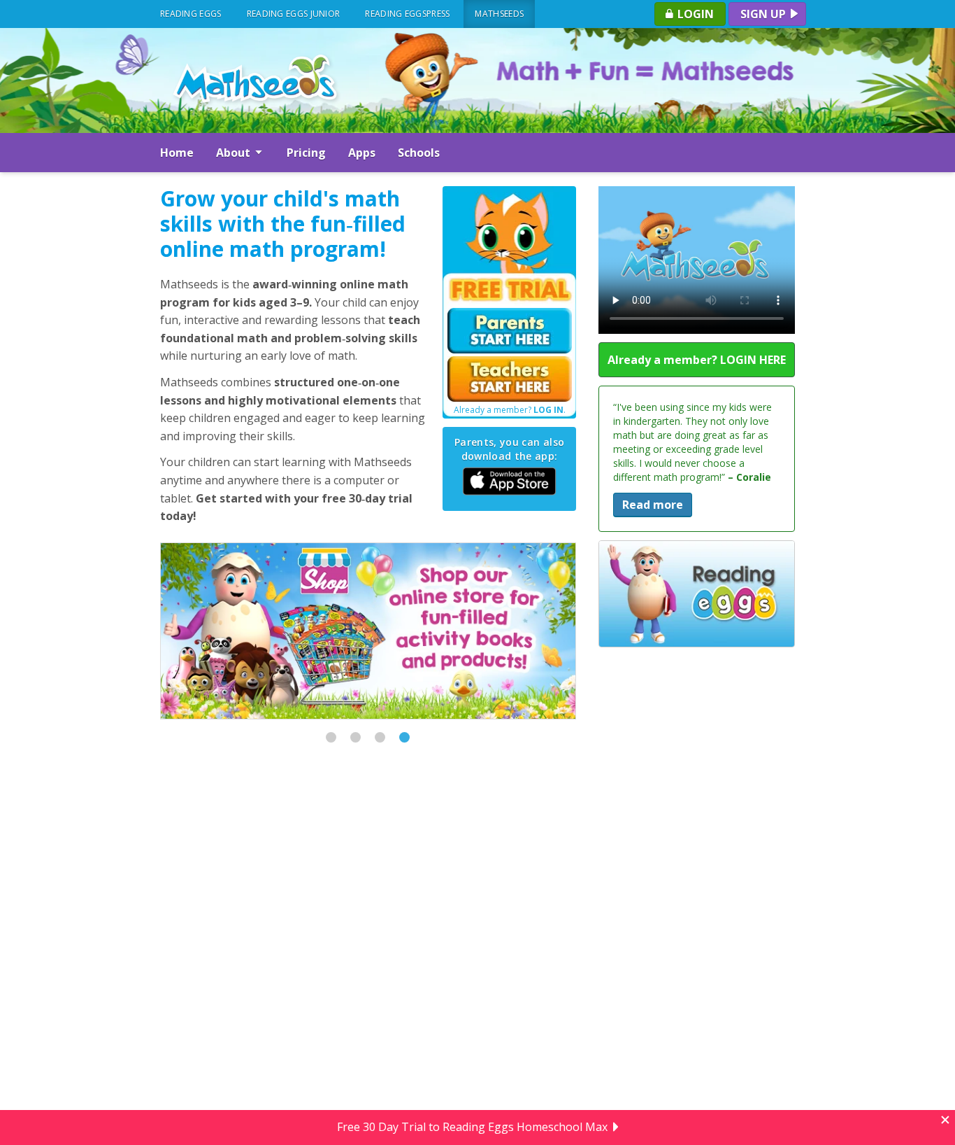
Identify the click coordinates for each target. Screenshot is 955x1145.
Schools (419, 152)
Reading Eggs (191, 14)
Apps (361, 152)
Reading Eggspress (407, 14)
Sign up (764, 14)
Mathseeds (499, 14)
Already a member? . (510, 410)
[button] (331, 737)
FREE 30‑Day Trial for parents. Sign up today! (472, 1128)
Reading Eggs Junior (293, 14)
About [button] (234, 152)
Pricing (306, 152)
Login (694, 14)
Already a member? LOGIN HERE (697, 359)
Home (177, 152)
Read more (652, 490)
